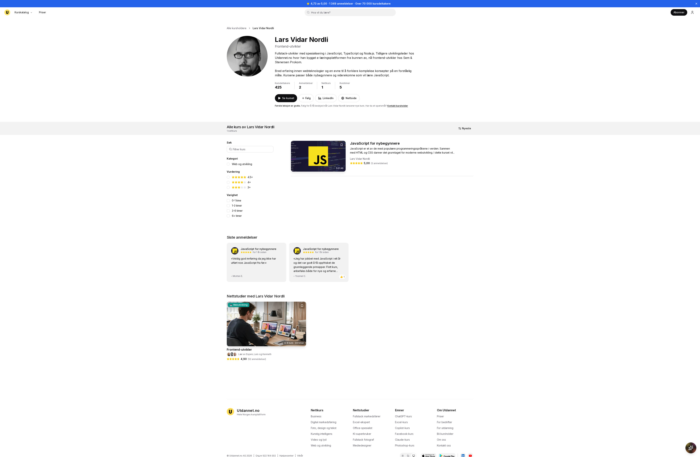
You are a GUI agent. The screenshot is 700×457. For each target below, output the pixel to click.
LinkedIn (328, 98)
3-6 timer (237, 210)
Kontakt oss (444, 445)
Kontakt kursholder (397, 105)
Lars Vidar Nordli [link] (263, 28)
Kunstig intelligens (321, 433)
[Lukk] (696, 3)
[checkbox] (228, 200)
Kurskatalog (22, 12)
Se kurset (288, 98)
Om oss (441, 439)
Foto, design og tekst (323, 427)
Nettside (351, 98)
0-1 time (236, 200)
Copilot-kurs (402, 427)
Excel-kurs (401, 422)
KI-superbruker (362, 433)
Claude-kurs (402, 439)
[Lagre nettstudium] (302, 306)
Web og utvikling (242, 164)
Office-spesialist (362, 427)
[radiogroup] (256, 164)
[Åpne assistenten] (690, 447)
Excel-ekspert (361, 422)
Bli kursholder (445, 433)
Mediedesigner (362, 445)
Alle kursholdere (236, 28)
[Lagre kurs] (342, 145)
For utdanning (445, 427)
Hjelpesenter (286, 455)
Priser (42, 12)
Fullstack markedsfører (366, 416)
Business (316, 416)
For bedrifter (444, 422)
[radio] (228, 164)
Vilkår (300, 455)
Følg (308, 98)
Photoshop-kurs (404, 445)
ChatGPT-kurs (403, 416)
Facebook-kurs (404, 433)
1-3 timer (237, 205)
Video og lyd (318, 439)
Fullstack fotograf (363, 439)
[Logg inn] (692, 12)
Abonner (679, 12)
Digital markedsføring (323, 422)
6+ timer (237, 216)
